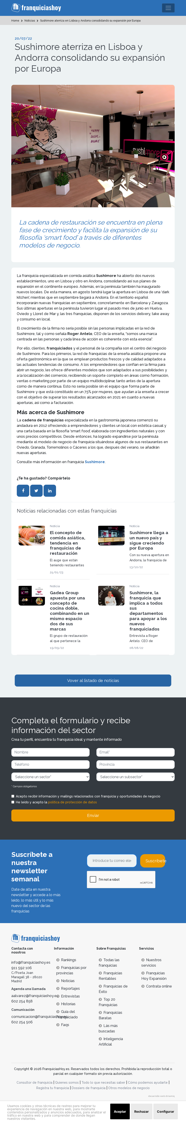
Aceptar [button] (120, 1111)
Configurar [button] (165, 1111)
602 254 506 (22, 1022)
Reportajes (70, 988)
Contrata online (159, 986)
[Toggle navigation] (168, 7)
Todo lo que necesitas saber (103, 1082)
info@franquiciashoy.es (30, 962)
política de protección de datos (72, 802)
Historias (68, 1004)
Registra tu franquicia (52, 1088)
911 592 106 (21, 968)
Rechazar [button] (141, 1111)
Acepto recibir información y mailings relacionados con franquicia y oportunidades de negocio (88, 796)
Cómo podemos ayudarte (148, 1082)
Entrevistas (70, 996)
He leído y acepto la (56, 802)
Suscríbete (155, 860)
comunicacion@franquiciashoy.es (39, 1016)
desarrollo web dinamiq (161, 1096)
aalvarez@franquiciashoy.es (34, 996)
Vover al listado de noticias (93, 680)
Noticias (68, 981)
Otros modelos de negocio (129, 1088)
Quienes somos (67, 1082)
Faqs (65, 1025)
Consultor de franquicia (34, 1082)
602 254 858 (22, 1001)
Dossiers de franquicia (88, 1088)
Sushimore (95, 462)
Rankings (68, 960)
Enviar (93, 815)
